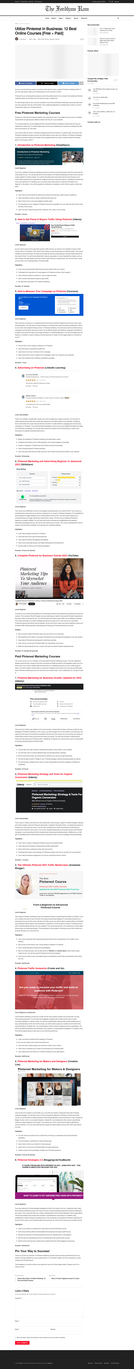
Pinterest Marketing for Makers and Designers (42, 1061)
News (61, 18)
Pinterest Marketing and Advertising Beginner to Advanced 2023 (48, 463)
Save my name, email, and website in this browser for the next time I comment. (41, 1337)
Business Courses (54, 39)
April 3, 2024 (32, 39)
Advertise (31, 1)
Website (53, 1329)
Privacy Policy (24, 1)
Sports (76, 18)
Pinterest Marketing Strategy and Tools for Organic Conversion (43, 775)
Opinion (68, 18)
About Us (17, 1)
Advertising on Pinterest (30, 367)
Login (117, 1)
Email (17, 1329)
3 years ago (104, 32)
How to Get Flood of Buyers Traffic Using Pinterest (45, 219)
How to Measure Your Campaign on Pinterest (42, 291)
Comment (18, 1298)
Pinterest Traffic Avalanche (32, 968)
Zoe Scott (23, 39)
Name (17, 1321)
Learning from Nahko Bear (100, 97)
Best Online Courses (25, 23)
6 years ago (104, 45)
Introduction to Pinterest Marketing (36, 145)
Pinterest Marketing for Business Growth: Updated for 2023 (49, 677)
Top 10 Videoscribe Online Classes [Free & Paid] (107, 29)
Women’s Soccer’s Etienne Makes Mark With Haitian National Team (107, 40)
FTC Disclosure (38, 1)
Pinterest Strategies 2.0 (30, 1159)
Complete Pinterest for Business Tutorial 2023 (42, 555)
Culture (53, 18)
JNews (20, 1363)
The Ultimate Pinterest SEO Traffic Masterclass (43, 865)
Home (47, 18)
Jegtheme (50, 1363)
